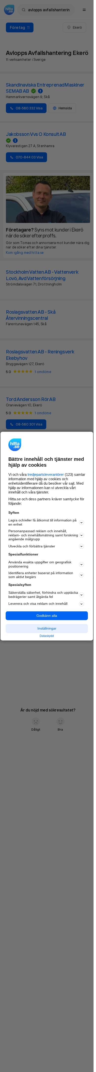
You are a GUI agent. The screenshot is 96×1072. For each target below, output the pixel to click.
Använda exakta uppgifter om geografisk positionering (39, 564)
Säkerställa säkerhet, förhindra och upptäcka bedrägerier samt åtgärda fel (43, 595)
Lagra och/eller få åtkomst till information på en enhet (42, 522)
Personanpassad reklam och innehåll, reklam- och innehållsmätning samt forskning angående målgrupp (43, 535)
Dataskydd (47, 636)
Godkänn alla (46, 616)
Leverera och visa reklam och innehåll (37, 604)
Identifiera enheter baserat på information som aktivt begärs (40, 575)
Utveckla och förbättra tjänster (31, 546)
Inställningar (46, 629)
